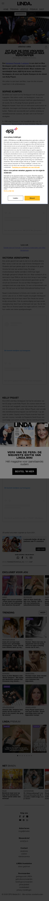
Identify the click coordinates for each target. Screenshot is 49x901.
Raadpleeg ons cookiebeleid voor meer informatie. (26, 167)
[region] (24, 164)
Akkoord (32, 198)
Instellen (15, 198)
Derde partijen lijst (9, 191)
